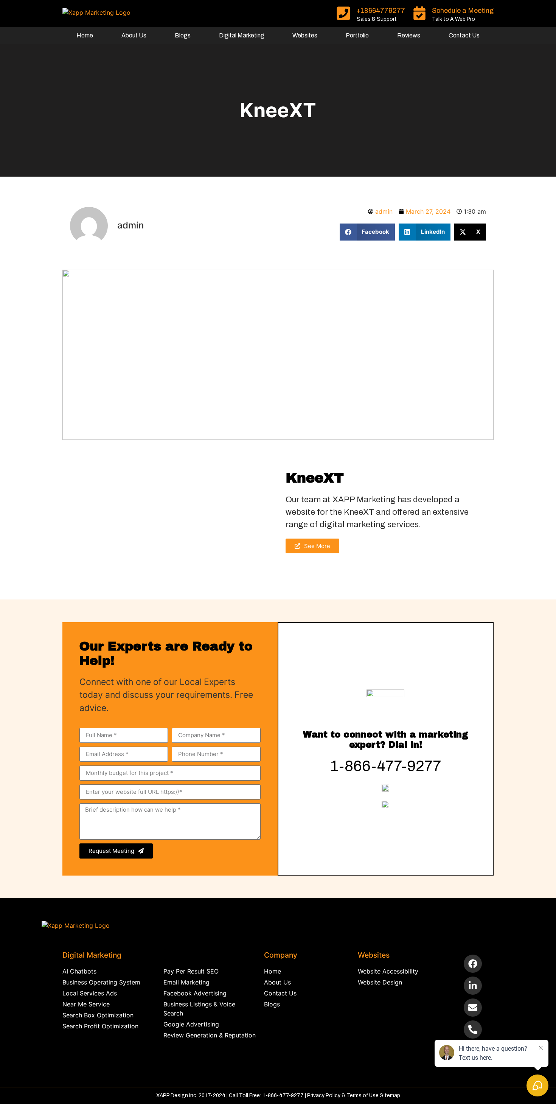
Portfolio (357, 35)
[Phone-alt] (473, 1029)
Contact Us (464, 35)
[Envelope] (473, 1007)
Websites (304, 35)
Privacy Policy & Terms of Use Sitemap (353, 1095)
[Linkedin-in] (473, 986)
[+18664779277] (343, 13)
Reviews (408, 35)
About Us (133, 35)
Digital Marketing (241, 35)
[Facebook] (473, 964)
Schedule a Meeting (463, 10)
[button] (367, 232)
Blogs (183, 35)
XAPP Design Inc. (176, 1095)
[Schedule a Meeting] (419, 13)
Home (84, 35)
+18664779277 (381, 10)
